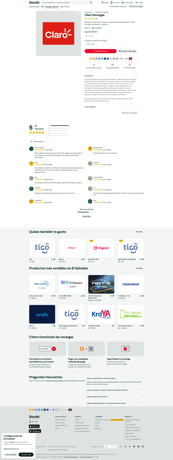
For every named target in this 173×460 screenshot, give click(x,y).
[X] (121, 446)
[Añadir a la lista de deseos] (78, 13)
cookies (11, 442)
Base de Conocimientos (55, 381)
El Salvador (88, 12)
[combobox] (65, 2)
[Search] (91, 2)
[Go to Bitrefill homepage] (34, 2)
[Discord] (143, 446)
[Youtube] (134, 446)
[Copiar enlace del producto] (74, 13)
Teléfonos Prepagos (102, 12)
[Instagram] (125, 446)
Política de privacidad (70, 457)
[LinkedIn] (138, 446)
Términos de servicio (86, 457)
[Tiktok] (130, 446)
